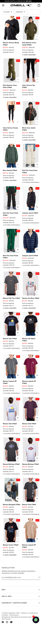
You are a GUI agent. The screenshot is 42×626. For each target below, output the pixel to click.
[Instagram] (7, 622)
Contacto (5, 615)
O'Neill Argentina (9, 613)
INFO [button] (3, 590)
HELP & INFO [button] (7, 596)
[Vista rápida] (37, 164)
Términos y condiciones (29, 613)
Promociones (14, 615)
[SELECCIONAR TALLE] (18, 36)
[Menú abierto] (5, 5)
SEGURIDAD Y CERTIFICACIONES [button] (14, 603)
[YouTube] (11, 622)
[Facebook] (3, 622)
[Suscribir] (38, 577)
